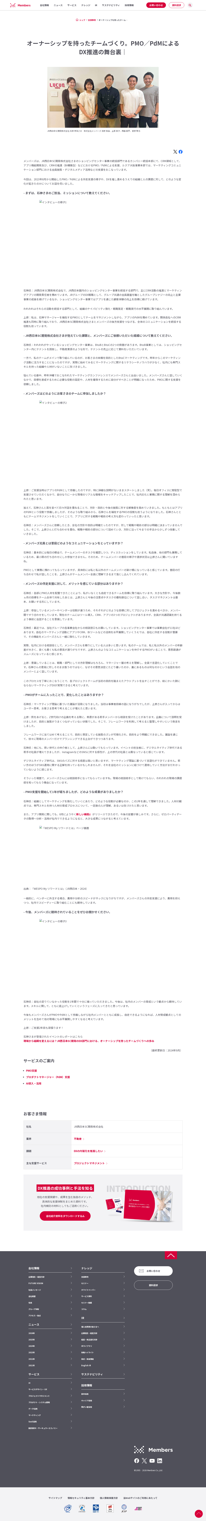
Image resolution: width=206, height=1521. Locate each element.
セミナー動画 (86, 1302)
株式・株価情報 (87, 1359)
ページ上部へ (199, 1514)
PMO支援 (31, 1070)
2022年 (31, 1359)
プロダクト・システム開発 (39, 1402)
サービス (33, 1374)
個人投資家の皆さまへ (90, 1326)
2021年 (31, 1365)
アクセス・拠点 (34, 1315)
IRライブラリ (86, 1346)
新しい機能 (82, 814)
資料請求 (176, 5)
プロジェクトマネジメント (89, 1163)
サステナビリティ (92, 1374)
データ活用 (32, 1408)
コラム (84, 1309)
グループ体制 (33, 1309)
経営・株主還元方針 (89, 1339)
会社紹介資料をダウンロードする (64, 1216)
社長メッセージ (34, 1290)
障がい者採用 (86, 1407)
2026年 (31, 1333)
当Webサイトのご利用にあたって (140, 1498)
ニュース (33, 1324)
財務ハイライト (87, 1352)
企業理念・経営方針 (36, 1277)
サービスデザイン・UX (37, 1389)
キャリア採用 (86, 1400)
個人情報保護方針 (109, 1498)
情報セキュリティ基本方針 (81, 1498)
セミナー (84, 1283)
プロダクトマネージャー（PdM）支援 (48, 1077)
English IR (86, 1365)
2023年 (31, 1352)
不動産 (78, 1139)
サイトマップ (55, 1498)
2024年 (31, 1346)
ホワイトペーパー (88, 1290)
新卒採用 (84, 1394)
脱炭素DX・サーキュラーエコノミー (42, 1428)
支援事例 (92, 20)
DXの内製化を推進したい (88, 1151)
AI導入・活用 (33, 1083)
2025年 (31, 1339)
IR (82, 1318)
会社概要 (32, 1296)
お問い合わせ (156, 5)
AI (29, 1383)
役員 (30, 1302)
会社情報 (33, 1268)
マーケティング (34, 1415)
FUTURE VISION (35, 1283)
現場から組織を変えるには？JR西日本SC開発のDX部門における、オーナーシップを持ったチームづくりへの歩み (88, 1041)
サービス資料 (86, 1296)
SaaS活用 (32, 1421)
